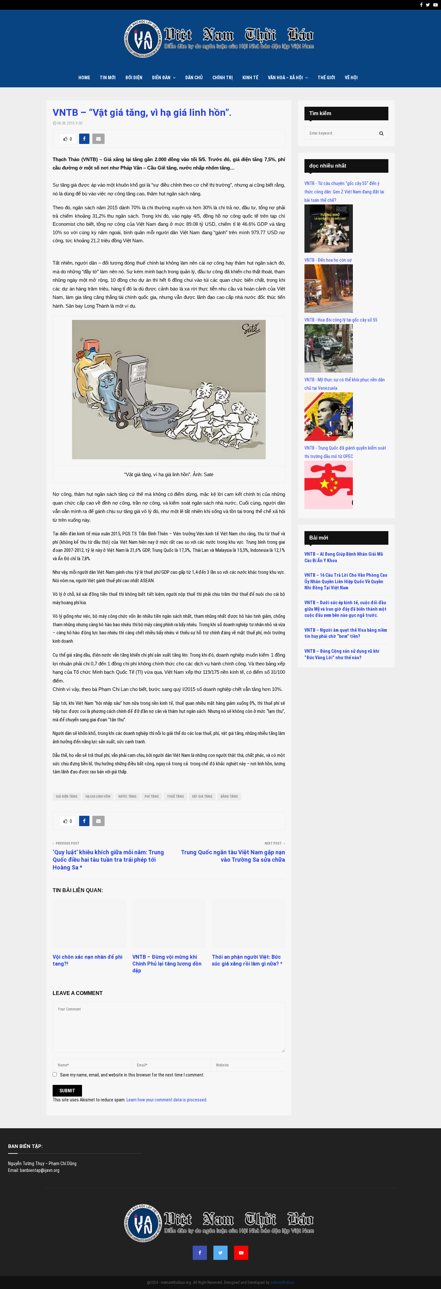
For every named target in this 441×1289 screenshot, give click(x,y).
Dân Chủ (194, 77)
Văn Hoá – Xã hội (285, 77)
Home (84, 77)
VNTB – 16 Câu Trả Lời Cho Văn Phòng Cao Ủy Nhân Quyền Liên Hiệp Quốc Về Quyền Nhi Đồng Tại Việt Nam (345, 581)
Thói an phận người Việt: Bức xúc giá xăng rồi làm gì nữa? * (247, 960)
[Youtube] (241, 1253)
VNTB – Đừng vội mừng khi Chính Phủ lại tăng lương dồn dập (166, 964)
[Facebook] (200, 1253)
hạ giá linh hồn (98, 796)
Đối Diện (133, 77)
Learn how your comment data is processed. (167, 1099)
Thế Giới (326, 77)
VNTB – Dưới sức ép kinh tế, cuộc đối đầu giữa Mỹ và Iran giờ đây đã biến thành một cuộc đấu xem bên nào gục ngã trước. (345, 609)
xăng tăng (229, 796)
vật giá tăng (202, 796)
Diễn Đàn (161, 77)
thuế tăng (175, 796)
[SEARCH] (381, 133)
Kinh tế (250, 77)
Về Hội (351, 77)
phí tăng (152, 796)
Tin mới (108, 77)
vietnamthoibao (282, 1282)
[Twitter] (220, 1253)
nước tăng (127, 796)
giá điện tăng (66, 796)
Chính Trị (222, 77)
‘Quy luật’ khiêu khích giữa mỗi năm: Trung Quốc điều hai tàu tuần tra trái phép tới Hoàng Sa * (108, 860)
